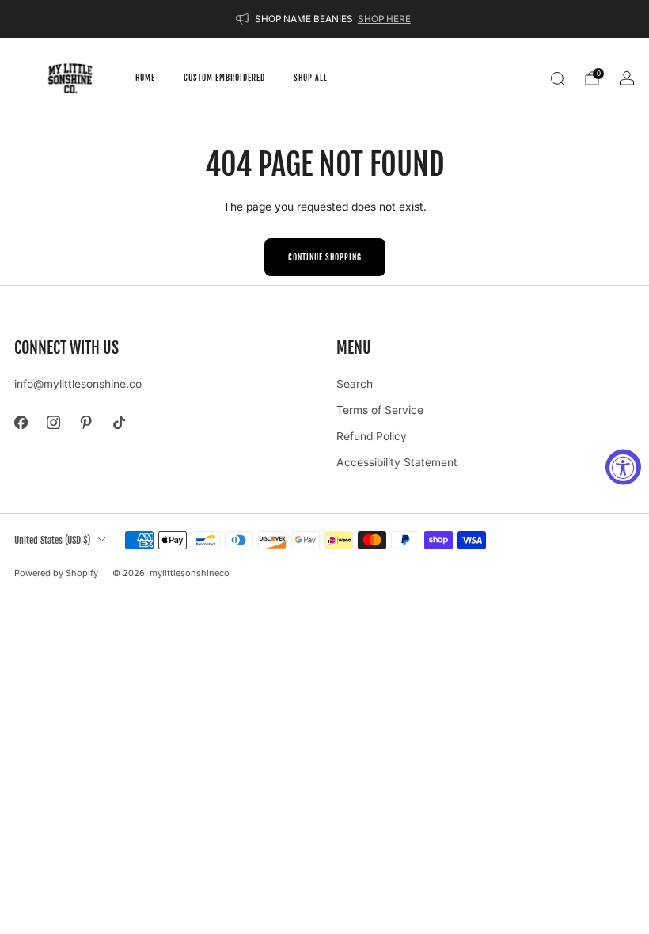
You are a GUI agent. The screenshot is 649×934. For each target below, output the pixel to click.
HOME (145, 77)
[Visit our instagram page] (53, 422)
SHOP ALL (311, 77)
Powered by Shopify (56, 573)
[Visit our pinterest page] (86, 422)
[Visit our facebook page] (21, 422)
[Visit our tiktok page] (119, 422)
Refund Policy (371, 436)
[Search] (557, 78)
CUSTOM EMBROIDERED (224, 77)
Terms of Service (379, 410)
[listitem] (324, 19)
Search (354, 384)
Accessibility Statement (396, 462)
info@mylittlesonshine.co (78, 384)
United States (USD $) (52, 539)
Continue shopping (325, 257)
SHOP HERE (384, 19)
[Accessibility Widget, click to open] (623, 467)
